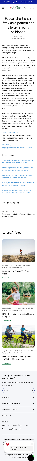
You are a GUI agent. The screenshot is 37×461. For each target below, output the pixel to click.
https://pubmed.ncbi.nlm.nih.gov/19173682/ (17, 148)
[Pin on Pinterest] (14, 203)
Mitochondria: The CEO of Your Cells (16, 272)
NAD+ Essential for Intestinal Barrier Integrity (18, 315)
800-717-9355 (24, 425)
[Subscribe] (32, 390)
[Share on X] (11, 203)
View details (6, 278)
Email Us (5, 421)
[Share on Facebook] (8, 203)
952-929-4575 (13, 425)
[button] (3, 8)
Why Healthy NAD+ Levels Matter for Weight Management (17, 358)
